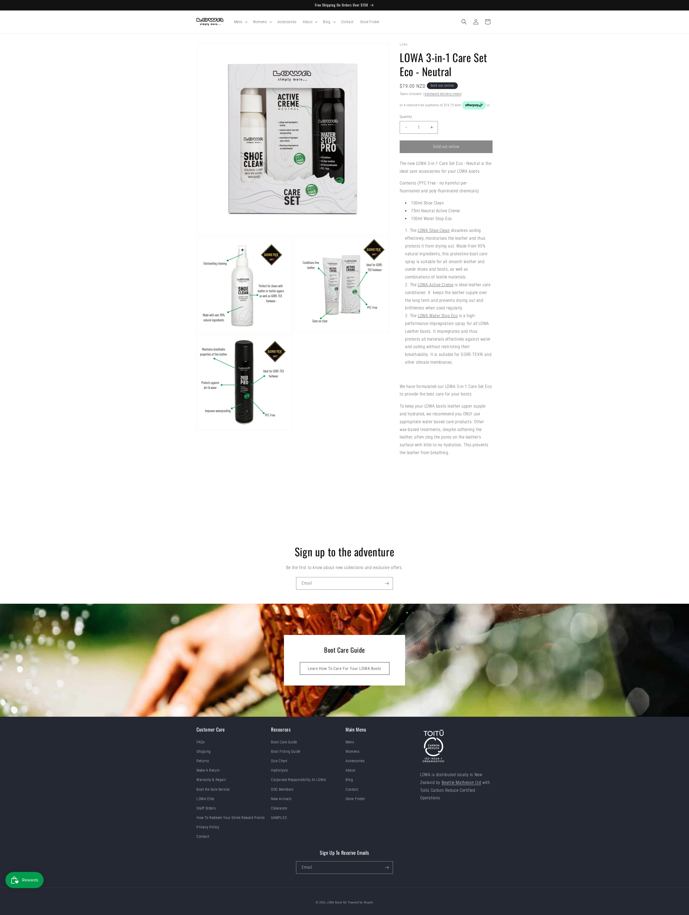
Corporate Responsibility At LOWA (298, 780)
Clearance (279, 808)
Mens (350, 742)
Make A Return (208, 770)
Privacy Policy (207, 827)
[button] (240, 21)
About (350, 770)
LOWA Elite (205, 799)
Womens (353, 751)
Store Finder (355, 799)
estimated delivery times (443, 94)
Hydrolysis (279, 770)
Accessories (355, 761)
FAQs (200, 742)
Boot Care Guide (284, 742)
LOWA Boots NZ (337, 902)
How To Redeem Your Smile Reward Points (230, 817)
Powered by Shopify (360, 902)
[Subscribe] (387, 583)
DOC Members (282, 789)
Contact (202, 837)
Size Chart (279, 761)
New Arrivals (281, 799)
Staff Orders (206, 808)
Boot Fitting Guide (285, 751)
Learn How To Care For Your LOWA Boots (344, 668)
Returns (202, 761)
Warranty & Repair (211, 780)
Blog (349, 780)
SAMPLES (279, 817)
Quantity (406, 117)
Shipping (203, 751)
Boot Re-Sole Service (213, 789)
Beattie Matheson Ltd (461, 782)
